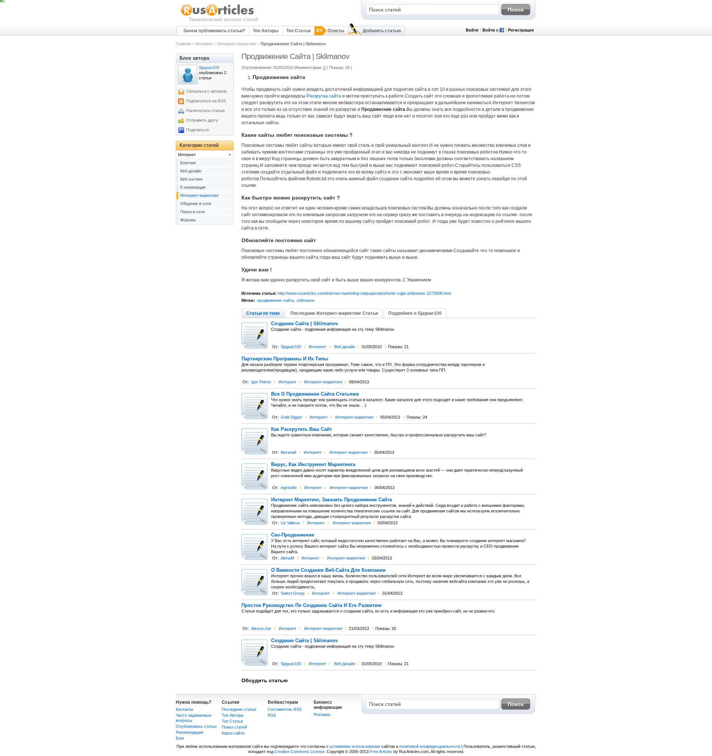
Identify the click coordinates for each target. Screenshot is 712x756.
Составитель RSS (284, 709)
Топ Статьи (298, 30)
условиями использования (355, 746)
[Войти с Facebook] (502, 31)
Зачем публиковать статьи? (214, 30)
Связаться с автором (206, 91)
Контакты (184, 709)
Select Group (292, 593)
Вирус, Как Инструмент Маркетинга (313, 464)
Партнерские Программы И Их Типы (284, 359)
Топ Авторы (265, 30)
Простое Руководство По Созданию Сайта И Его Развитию (311, 605)
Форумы (188, 220)
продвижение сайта (275, 300)
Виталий (288, 452)
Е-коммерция (192, 187)
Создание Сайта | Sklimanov (304, 323)
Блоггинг (188, 163)
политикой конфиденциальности (429, 746)
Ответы (335, 30)
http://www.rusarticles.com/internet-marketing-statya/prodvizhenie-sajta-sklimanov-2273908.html (364, 293)
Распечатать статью (205, 110)
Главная (183, 44)
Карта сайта (233, 733)
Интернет (204, 44)
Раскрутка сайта (324, 96)
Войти (472, 30)
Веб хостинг (191, 179)
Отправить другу (202, 120)
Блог (180, 738)
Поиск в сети (192, 211)
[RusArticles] (217, 15)
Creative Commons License (299, 751)
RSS (272, 715)
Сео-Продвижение (292, 535)
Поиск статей (234, 727)
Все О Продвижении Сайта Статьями (315, 394)
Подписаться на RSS (206, 101)
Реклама (322, 714)
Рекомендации (189, 732)
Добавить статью (382, 30)
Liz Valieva (290, 523)
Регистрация (521, 30)
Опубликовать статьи (196, 726)
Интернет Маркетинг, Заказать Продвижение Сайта (331, 499)
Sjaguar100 (291, 346)
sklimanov (306, 300)
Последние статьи (239, 709)
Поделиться (197, 130)
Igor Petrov (261, 382)
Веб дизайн (344, 346)
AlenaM (287, 558)
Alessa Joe (261, 628)
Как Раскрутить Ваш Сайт (301, 429)
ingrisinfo (289, 487)
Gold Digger (291, 417)
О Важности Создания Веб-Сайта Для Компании (328, 570)
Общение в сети (195, 203)
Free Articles (381, 751)
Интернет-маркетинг (237, 44)
